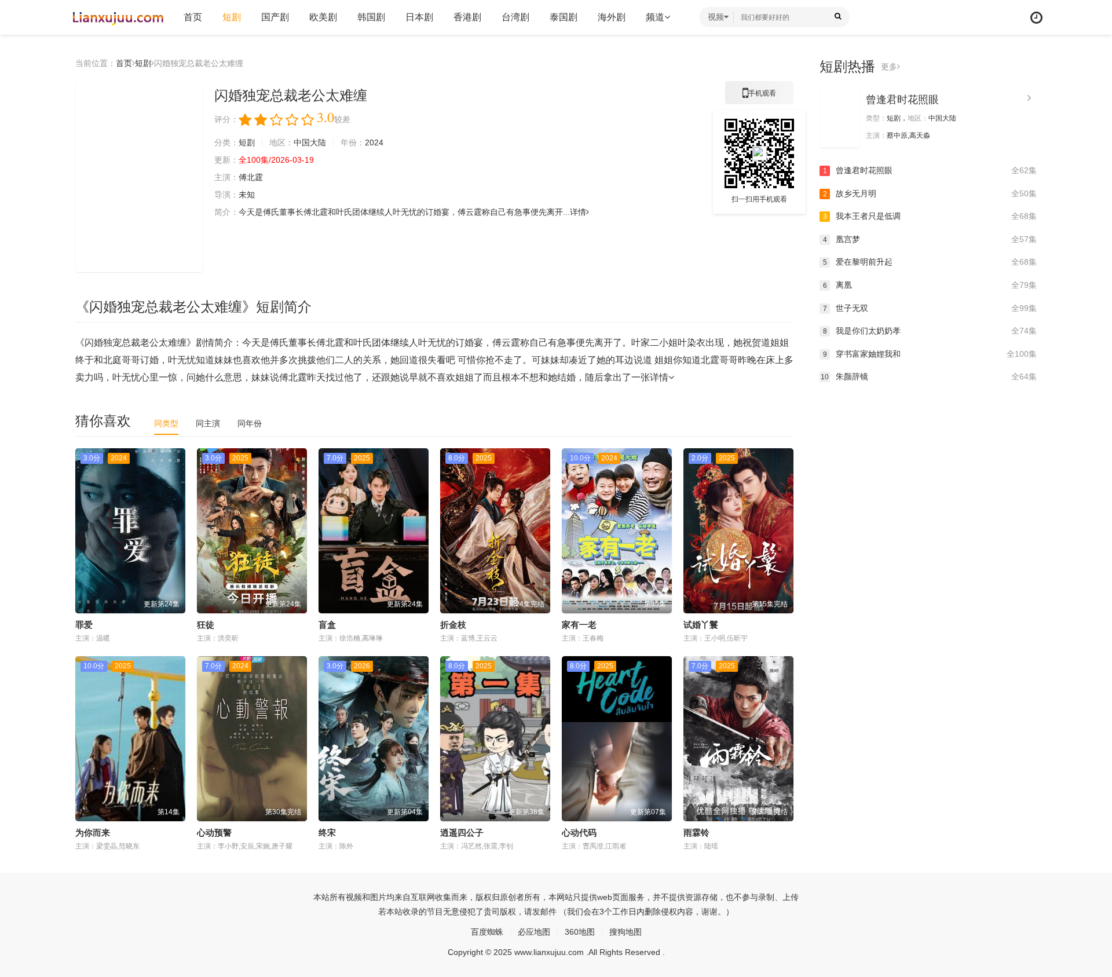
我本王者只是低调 (930, 216)
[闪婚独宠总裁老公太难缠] (139, 176)
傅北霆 (251, 177)
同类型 (166, 423)
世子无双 (930, 308)
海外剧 (612, 17)
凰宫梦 (930, 239)
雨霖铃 (696, 832)
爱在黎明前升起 (930, 261)
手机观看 (759, 96)
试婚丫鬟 (700, 625)
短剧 (231, 17)
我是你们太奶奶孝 (930, 330)
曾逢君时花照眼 (902, 99)
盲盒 (327, 625)
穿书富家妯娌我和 (930, 353)
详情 (578, 212)
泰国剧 (563, 17)
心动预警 (214, 832)
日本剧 (419, 17)
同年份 (249, 423)
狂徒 (205, 625)
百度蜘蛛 (487, 931)
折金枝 (453, 625)
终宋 (327, 832)
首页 (193, 17)
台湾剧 (515, 17)
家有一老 (579, 625)
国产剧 (275, 17)
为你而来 (92, 832)
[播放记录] (1036, 17)
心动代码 (579, 832)
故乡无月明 (930, 193)
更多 (889, 66)
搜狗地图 (625, 931)
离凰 (930, 285)
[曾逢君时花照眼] (840, 117)
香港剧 (467, 17)
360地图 (580, 931)
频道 (655, 17)
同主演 (208, 423)
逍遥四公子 (462, 832)
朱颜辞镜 (929, 376)
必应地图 (534, 931)
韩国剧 (371, 17)
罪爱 (84, 625)
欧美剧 (323, 17)
